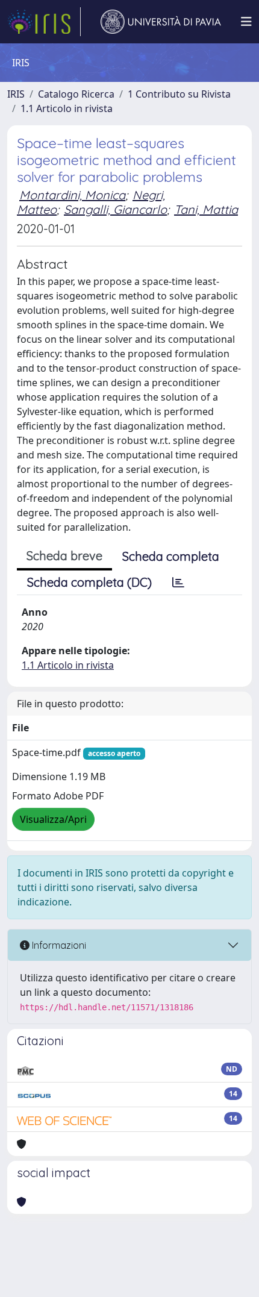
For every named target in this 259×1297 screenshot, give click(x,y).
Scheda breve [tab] (64, 555)
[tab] (178, 582)
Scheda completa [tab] (170, 556)
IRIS (16, 94)
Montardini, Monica (72, 194)
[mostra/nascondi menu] (246, 22)
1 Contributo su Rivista (179, 94)
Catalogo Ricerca (76, 94)
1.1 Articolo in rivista (66, 108)
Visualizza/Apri (53, 819)
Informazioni (58, 945)
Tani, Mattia (206, 209)
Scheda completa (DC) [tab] (89, 582)
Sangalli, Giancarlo (115, 209)
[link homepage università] (161, 21)
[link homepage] (44, 21)
